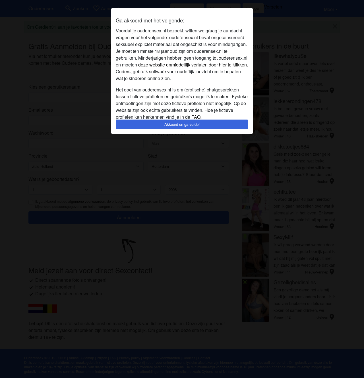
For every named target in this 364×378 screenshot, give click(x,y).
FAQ (195, 117)
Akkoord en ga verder (182, 124)
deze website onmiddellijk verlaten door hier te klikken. (193, 64)
